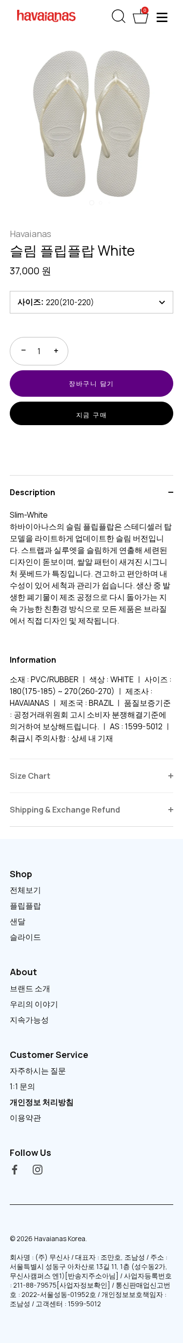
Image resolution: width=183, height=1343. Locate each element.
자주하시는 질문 (38, 1070)
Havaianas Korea (59, 1238)
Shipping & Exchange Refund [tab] (65, 809)
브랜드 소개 (30, 988)
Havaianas (30, 234)
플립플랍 (25, 905)
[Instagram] (37, 1169)
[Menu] (162, 17)
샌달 (17, 921)
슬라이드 (25, 937)
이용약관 (25, 1117)
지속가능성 (29, 1019)
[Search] (118, 18)
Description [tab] (32, 492)
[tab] (91, 634)
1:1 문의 (22, 1086)
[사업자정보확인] (83, 1285)
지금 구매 (91, 414)
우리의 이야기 (34, 1004)
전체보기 (25, 890)
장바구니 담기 (91, 383)
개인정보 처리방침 (42, 1102)
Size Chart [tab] (30, 775)
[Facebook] (15, 1169)
